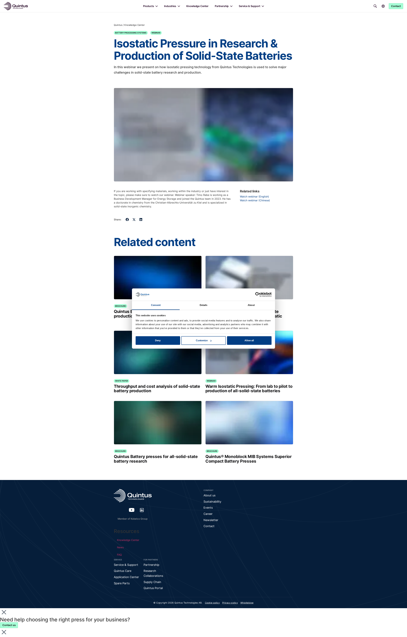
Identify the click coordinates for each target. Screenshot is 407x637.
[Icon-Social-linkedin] (142, 510)
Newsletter (211, 520)
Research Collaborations (153, 573)
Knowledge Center (197, 6)
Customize (202, 340)
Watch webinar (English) (254, 196)
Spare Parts (122, 583)
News (120, 547)
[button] (127, 219)
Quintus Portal (153, 588)
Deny (158, 340)
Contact (209, 526)
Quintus (118, 25)
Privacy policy (230, 602)
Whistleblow (247, 602)
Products (148, 6)
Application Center (126, 577)
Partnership (222, 6)
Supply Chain (152, 582)
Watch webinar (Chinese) (255, 200)
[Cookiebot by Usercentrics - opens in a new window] (258, 294)
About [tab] (251, 305)
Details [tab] (203, 305)
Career (208, 513)
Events (208, 507)
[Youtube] (132, 510)
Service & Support (249, 6)
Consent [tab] (156, 305)
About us (209, 495)
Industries (170, 6)
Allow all (249, 340)
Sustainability (212, 501)
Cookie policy (212, 602)
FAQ (119, 554)
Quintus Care (122, 571)
